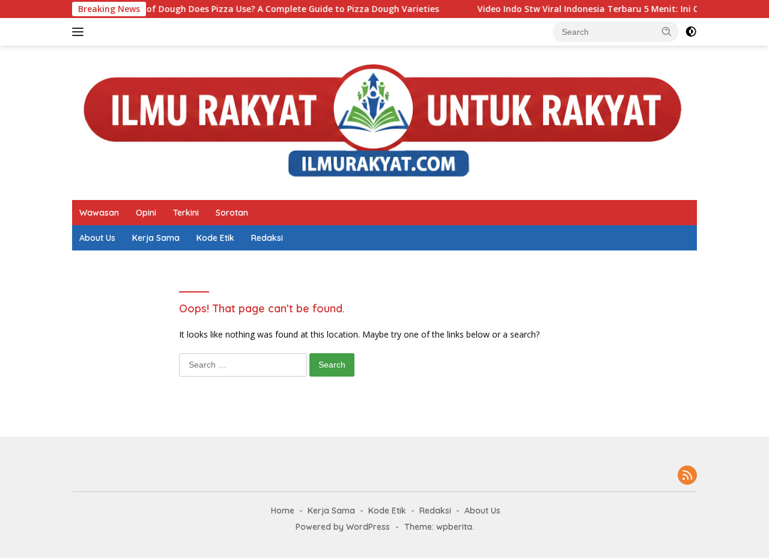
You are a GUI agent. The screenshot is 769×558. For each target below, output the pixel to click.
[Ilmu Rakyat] (384, 121)
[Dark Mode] (691, 32)
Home (282, 510)
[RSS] (687, 476)
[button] (667, 31)
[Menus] (80, 32)
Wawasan (99, 212)
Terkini (186, 212)
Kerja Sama (156, 237)
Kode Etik (215, 237)
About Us (97, 237)
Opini (146, 212)
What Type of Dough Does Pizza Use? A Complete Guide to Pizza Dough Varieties (250, 9)
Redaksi (267, 237)
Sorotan (232, 212)
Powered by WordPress (343, 526)
